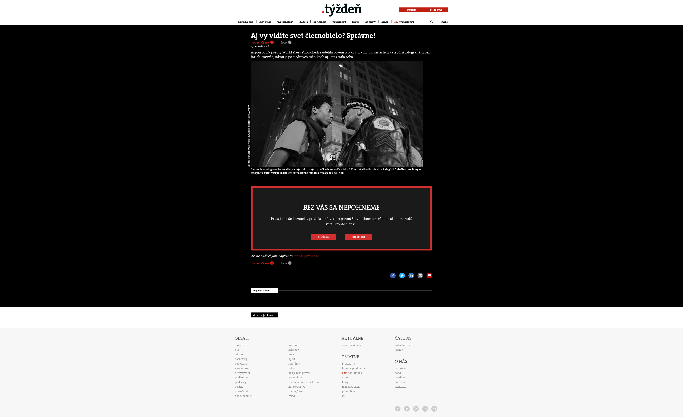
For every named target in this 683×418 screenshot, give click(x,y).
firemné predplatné (354, 368)
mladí (292, 396)
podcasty (371, 21)
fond (398, 373)
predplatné (349, 363)
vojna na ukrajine (352, 345)
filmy (345, 382)
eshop (385, 21)
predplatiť (358, 237)
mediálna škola (351, 387)
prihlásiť (323, 237)
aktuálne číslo (245, 21)
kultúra (304, 21)
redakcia (400, 368)
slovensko (265, 21)
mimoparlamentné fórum (304, 382)
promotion (348, 391)
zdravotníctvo (297, 387)
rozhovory (241, 359)
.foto (283, 43)
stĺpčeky (294, 350)
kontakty (400, 387)
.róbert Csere (260, 42)
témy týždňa (243, 373)
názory (239, 354)
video (291, 368)
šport (292, 359)
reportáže (241, 363)
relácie (355, 21)
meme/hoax (296, 391)
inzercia (400, 382)
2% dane (400, 377)
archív (399, 350)
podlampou (242, 377)
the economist (285, 21)
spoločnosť (320, 21)
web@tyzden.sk (305, 256)
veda (291, 354)
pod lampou (339, 21)
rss (344, 396)
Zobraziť (269, 315)
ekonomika (242, 368)
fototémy (294, 363)
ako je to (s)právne (300, 373)
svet (237, 350)
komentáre (295, 377)
